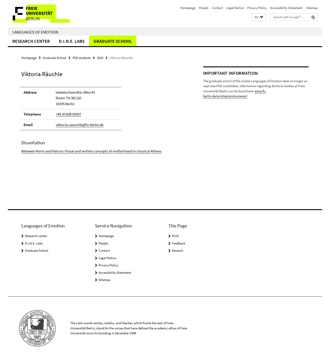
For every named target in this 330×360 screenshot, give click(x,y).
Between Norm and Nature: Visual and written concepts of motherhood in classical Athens (91, 151)
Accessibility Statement (286, 8)
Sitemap (312, 8)
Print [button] (175, 236)
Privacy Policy (257, 8)
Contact (217, 8)
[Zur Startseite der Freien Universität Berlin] (45, 14)
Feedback (178, 243)
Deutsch (177, 250)
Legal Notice (235, 8)
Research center (31, 41)
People (203, 8)
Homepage (188, 8)
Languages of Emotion (35, 32)
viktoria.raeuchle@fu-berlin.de (79, 124)
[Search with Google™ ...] (313, 17)
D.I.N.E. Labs (72, 41)
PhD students (82, 58)
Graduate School (113, 41)
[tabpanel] (103, 118)
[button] (259, 17)
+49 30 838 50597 (68, 114)
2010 (100, 58)
